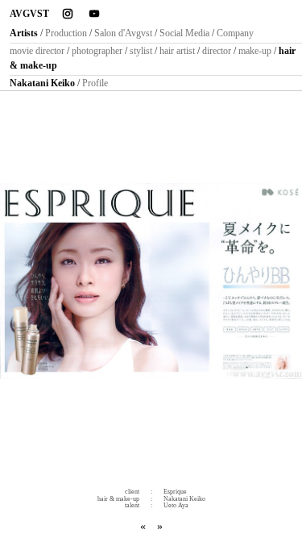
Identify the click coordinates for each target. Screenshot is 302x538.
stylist (141, 50)
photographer (97, 50)
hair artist (177, 50)
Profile (95, 83)
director (216, 50)
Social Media (184, 33)
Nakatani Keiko (42, 83)
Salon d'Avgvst (123, 33)
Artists (24, 33)
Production (66, 33)
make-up (254, 50)
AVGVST (29, 13)
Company (235, 33)
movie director (37, 50)
